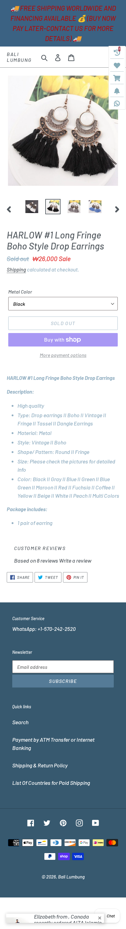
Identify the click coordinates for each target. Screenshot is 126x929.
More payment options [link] (63, 355)
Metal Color (20, 291)
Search (20, 722)
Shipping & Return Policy (40, 765)
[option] (32, 206)
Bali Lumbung (19, 57)
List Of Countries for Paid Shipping (51, 782)
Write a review (75, 560)
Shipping (16, 269)
